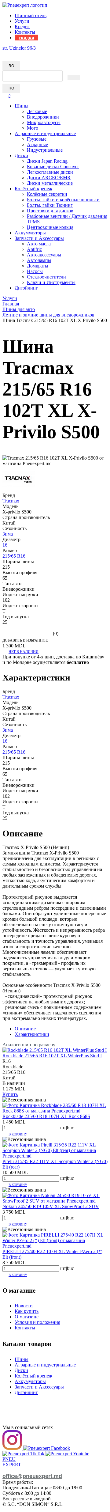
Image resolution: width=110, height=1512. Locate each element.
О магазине (26, 1316)
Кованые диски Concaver (53, 166)
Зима (7, 533)
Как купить (26, 1311)
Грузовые (36, 139)
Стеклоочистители (46, 276)
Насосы (35, 271)
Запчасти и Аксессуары (39, 238)
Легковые (37, 111)
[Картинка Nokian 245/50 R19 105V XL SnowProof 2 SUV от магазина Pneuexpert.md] (55, 1200)
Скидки (26, 37)
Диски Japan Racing (47, 161)
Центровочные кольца (50, 227)
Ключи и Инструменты (51, 282)
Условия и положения (37, 1322)
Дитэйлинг (26, 287)
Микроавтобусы (44, 122)
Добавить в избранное (25, 640)
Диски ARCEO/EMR (49, 177)
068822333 (13, 53)
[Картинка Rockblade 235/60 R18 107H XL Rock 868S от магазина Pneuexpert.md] (55, 1110)
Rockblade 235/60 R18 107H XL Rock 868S (46, 1116)
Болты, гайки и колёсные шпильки (63, 199)
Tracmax (10, 500)
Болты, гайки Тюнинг (50, 205)
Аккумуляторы (30, 232)
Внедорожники (43, 116)
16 (4, 545)
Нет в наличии (23, 652)
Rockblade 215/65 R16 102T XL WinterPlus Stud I (52, 1055)
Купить (10, 1094)
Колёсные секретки (47, 194)
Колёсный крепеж (33, 188)
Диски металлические (50, 183)
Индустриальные (45, 150)
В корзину (18, 1134)
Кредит (22, 26)
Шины (21, 105)
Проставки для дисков (50, 210)
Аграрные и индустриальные (45, 133)
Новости (24, 1305)
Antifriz (34, 249)
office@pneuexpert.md (32, 1476)
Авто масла (39, 243)
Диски (21, 155)
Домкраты (37, 265)
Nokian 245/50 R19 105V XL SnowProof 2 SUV (50, 1206)
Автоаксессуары (44, 254)
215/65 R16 (13, 556)
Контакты (25, 32)
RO (11, 66)
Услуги (22, 21)
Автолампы (39, 260)
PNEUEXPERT (11, 1462)
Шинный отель (30, 15)
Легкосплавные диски (50, 172)
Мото (32, 128)
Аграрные (37, 144)
